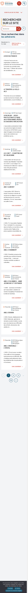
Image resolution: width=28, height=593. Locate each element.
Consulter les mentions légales (14, 590)
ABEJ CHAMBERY (10, 250)
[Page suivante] (16, 380)
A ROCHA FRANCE (10, 56)
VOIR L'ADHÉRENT (16, 74)
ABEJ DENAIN (9, 313)
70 (11, 380)
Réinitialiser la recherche (16, 44)
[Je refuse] (25, 587)
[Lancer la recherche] (18, 29)
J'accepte (10, 588)
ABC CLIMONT (9, 187)
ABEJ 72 (7, 219)
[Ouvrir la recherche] (19, 3)
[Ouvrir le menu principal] (24, 3)
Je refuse (17, 588)
